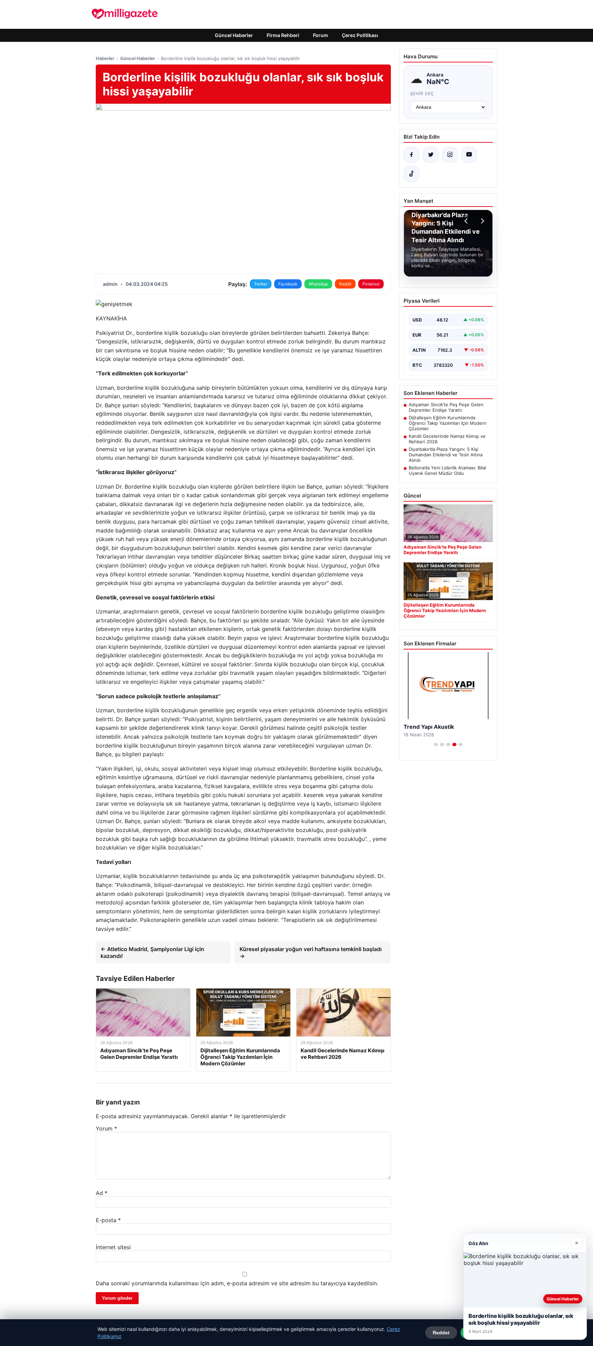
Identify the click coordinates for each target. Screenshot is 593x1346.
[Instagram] (450, 155)
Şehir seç (422, 93)
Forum (320, 35)
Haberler (105, 58)
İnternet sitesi (113, 1247)
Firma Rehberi (283, 35)
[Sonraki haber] (481, 221)
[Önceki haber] (467, 221)
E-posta (108, 1220)
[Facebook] (411, 155)
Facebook (288, 283)
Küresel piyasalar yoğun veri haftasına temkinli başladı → (311, 952)
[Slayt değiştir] (436, 744)
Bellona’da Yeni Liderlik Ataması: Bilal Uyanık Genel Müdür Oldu (447, 470)
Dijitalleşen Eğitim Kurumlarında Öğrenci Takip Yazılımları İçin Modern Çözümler (448, 423)
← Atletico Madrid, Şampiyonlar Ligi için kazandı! (152, 952)
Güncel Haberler (234, 35)
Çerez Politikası (360, 35)
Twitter (260, 283)
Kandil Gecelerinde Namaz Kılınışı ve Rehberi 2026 (447, 438)
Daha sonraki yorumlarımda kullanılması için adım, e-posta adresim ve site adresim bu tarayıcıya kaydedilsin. (237, 1283)
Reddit (345, 283)
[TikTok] (411, 174)
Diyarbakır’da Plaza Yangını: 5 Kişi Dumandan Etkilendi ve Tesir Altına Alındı (445, 454)
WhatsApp (318, 283)
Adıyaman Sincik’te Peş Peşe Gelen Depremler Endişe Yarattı (446, 407)
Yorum (106, 1128)
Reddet (441, 1332)
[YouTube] (469, 155)
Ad (101, 1193)
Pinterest (371, 283)
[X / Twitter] (431, 155)
